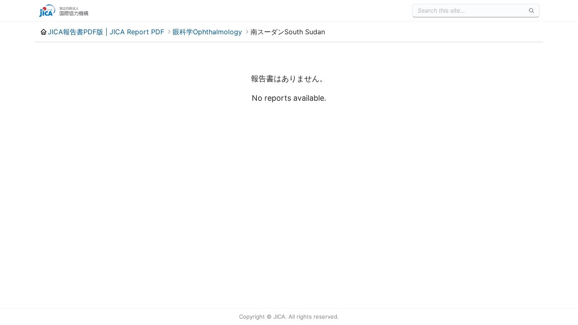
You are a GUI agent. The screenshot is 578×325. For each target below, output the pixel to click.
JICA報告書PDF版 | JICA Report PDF (106, 32)
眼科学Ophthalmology (207, 32)
